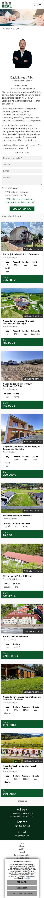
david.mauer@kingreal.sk (23, 89)
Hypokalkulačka (22, 858)
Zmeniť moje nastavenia (22, 894)
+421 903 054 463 (22, 826)
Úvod (5, 29)
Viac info (27, 878)
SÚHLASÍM (22, 882)
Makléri (22, 849)
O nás (22, 846)
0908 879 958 (20, 86)
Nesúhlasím (22, 888)
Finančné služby (22, 855)
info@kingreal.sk (22, 836)
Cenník (22, 852)
